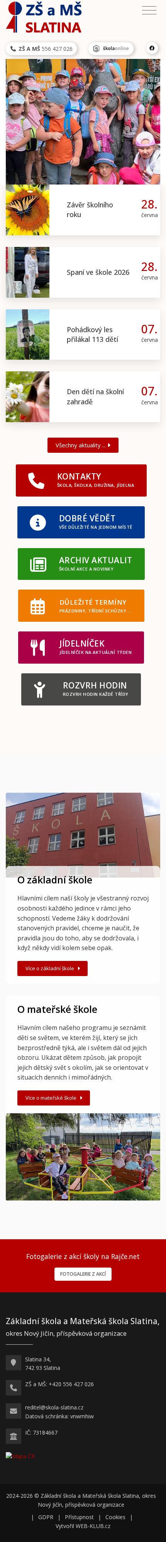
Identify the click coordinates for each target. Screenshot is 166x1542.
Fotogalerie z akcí (83, 1274)
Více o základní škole (50, 968)
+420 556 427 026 (71, 1384)
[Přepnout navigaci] (149, 10)
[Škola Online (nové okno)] (111, 48)
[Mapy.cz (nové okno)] (20, 1455)
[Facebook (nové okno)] (152, 48)
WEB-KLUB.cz (93, 1526)
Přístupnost (79, 1517)
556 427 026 (46, 48)
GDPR (45, 1517)
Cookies (115, 1517)
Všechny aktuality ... (81, 445)
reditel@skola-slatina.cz (54, 1407)
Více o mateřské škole (51, 1097)
